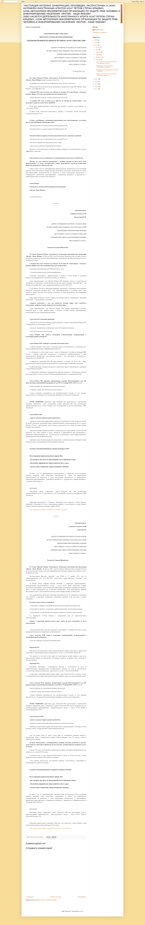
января (98, 59)
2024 (96, 40)
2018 (96, 86)
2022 (96, 45)
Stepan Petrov (99, 29)
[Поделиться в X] (51, 837)
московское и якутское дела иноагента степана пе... (104, 66)
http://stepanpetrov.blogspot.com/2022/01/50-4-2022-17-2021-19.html (50, 828)
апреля (98, 52)
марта (98, 54)
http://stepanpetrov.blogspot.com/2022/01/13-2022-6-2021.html (48, 509)
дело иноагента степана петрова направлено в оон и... (106, 62)
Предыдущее (82, 897)
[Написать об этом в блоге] (49, 837)
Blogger (81, 911)
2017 (96, 89)
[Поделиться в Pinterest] (55, 837)
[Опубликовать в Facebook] (53, 837)
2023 (96, 42)
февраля (99, 57)
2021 (96, 79)
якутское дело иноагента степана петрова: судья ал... (106, 74)
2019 (96, 84)
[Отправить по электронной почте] (47, 837)
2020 (96, 81)
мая (97, 49)
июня (98, 47)
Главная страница (55, 897)
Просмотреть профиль (99, 32)
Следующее (30, 897)
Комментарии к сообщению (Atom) (46, 900)
